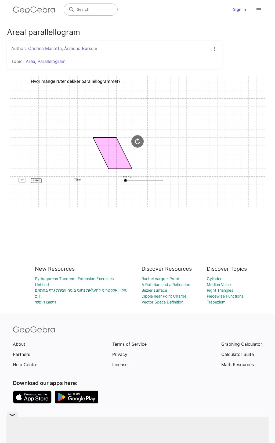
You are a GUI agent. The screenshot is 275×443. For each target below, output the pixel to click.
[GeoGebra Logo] (34, 9)
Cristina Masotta (45, 48)
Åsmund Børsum (80, 48)
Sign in (239, 9)
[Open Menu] (259, 9)
